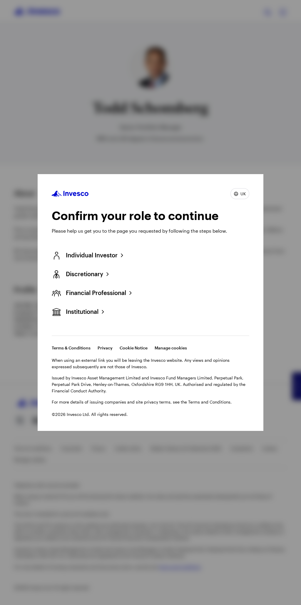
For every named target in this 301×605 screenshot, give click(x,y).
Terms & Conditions (71, 347)
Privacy (105, 347)
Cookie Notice (134, 347)
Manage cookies (171, 348)
